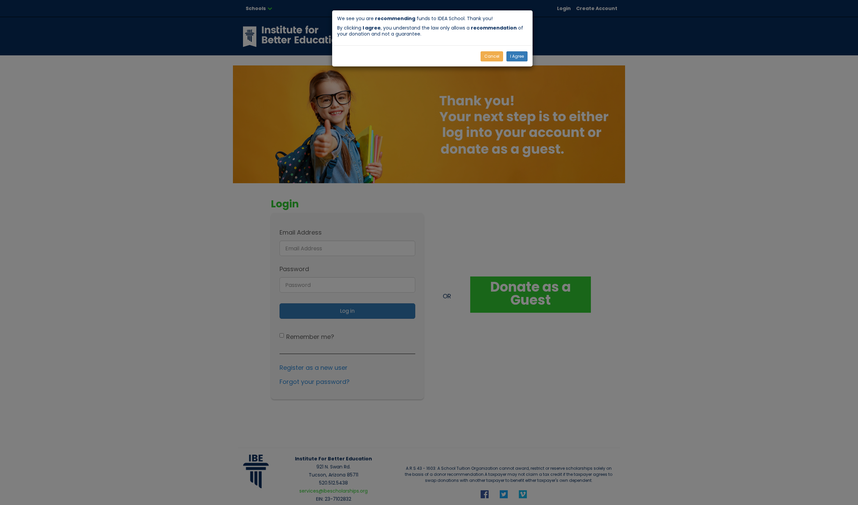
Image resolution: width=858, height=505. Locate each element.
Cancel (491, 56)
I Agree (517, 56)
